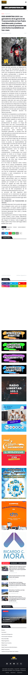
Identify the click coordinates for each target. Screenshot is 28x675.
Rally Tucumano (6, 649)
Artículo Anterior (6, 275)
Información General (7, 636)
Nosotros (13, 672)
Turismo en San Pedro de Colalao (10, 651)
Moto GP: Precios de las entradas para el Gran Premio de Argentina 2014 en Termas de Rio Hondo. (17, 599)
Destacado (5, 563)
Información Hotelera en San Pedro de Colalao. (17, 576)
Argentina (7, 13)
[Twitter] (6, 233)
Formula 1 (4, 632)
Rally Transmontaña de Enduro (9, 647)
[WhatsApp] (13, 233)
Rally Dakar (4, 645)
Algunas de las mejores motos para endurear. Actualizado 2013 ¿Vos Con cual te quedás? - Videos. (17, 569)
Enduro (15, 227)
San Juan (8, 229)
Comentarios (22, 563)
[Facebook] (3, 233)
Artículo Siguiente (21, 275)
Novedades (14, 563)
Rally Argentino (5, 641)
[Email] (17, 233)
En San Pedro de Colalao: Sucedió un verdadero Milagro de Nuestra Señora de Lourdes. (17, 584)
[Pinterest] (10, 233)
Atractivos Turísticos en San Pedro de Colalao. (17, 590)
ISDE (3, 229)
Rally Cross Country (6, 643)
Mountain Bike (5, 638)
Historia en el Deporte (7, 634)
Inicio (3, 13)
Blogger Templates (21, 670)
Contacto (19, 672)
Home (7, 672)
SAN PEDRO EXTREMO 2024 (8, 670)
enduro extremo (21, 227)
